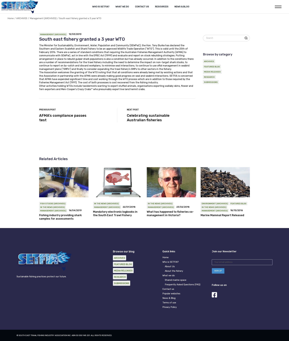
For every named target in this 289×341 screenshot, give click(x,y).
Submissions (211, 82)
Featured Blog (212, 67)
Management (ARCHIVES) (43, 18)
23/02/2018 (183, 207)
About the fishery (174, 271)
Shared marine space (175, 280)
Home (165, 257)
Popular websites (171, 293)
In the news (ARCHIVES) (52, 207)
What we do (168, 275)
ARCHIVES (21, 18)
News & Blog (169, 298)
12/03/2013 (75, 34)
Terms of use (169, 302)
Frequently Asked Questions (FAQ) (182, 284)
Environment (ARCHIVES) (215, 203)
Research (209, 77)
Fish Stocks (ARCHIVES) (52, 203)
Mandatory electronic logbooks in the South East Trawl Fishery (115, 213)
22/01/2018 (129, 207)
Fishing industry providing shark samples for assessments (60, 217)
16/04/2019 (75, 211)
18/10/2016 (236, 211)
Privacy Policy (169, 307)
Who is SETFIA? (170, 262)
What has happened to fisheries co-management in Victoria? (170, 213)
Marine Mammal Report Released (222, 215)
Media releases (212, 72)
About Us (170, 266)
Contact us (168, 289)
